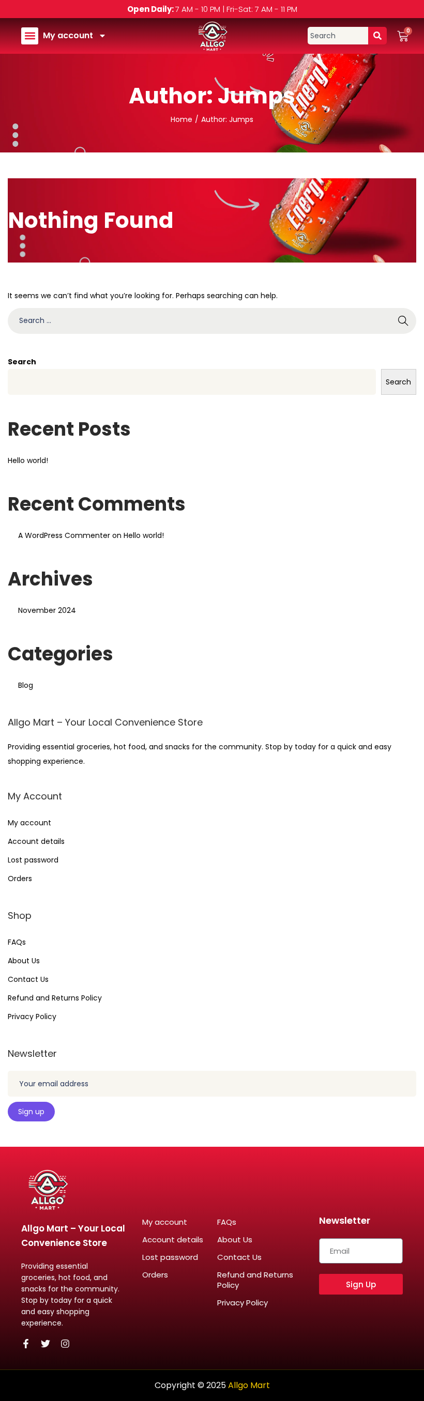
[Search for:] (212, 320)
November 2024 (47, 610)
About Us (24, 961)
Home (181, 119)
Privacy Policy (32, 1016)
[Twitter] (45, 1343)
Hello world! (28, 460)
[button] (29, 35)
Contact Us (28, 979)
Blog (25, 685)
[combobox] (338, 35)
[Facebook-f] (26, 1343)
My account (68, 35)
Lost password (33, 860)
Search (22, 362)
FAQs (17, 942)
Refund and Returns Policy (55, 998)
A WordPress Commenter (64, 535)
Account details (36, 841)
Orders (20, 878)
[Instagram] (65, 1343)
